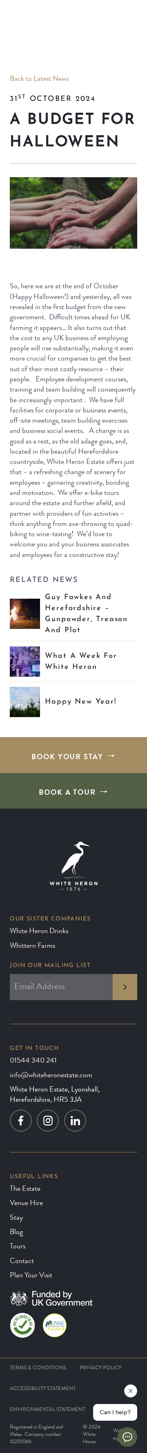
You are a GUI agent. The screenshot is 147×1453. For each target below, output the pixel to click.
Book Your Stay (67, 757)
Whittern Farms (32, 946)
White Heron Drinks (39, 931)
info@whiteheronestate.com (51, 1075)
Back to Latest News (39, 79)
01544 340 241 (33, 1061)
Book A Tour (67, 793)
